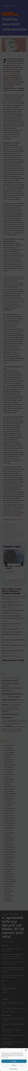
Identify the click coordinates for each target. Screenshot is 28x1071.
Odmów (14, 1065)
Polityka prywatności (13, 1068)
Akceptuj (14, 1061)
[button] (26, 1050)
